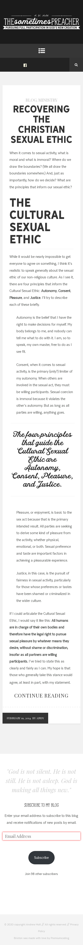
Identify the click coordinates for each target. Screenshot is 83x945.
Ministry (47, 100)
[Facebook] (25, 65)
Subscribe (41, 857)
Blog (31, 100)
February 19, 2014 (19, 718)
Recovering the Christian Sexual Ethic (41, 124)
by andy (38, 718)
